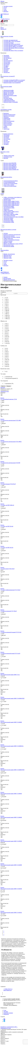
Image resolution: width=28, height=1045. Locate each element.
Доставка (5, 1011)
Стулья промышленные (9, 182)
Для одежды (6, 64)
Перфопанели (6, 118)
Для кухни (6, 143)
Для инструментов (8, 60)
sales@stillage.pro (5, 14)
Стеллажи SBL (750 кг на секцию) (11, 41)
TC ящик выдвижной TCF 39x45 (9, 611)
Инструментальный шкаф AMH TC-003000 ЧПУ (12, 698)
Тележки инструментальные (10, 183)
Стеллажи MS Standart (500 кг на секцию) (13, 48)
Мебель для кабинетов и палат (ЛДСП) (13, 243)
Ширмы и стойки (7, 242)
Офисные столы (7, 256)
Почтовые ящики (7, 98)
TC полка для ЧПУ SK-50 (7, 547)
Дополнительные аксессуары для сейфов (13, 216)
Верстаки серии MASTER (9, 163)
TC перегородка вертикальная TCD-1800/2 (11, 441)
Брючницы (6, 113)
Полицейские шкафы (8, 206)
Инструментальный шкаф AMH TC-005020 (11, 841)
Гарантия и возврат (8, 1012)
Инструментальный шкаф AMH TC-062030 (11, 888)
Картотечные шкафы (8, 91)
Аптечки (5, 233)
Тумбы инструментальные (9, 186)
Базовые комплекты (8, 133)
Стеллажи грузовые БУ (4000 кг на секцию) (14, 80)
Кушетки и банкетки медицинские (11, 234)
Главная (5, 277)
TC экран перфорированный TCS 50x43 (10, 590)
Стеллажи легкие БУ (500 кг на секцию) (13, 81)
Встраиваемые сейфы (8, 222)
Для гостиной (6, 139)
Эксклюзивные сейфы (8, 207)
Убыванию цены (5, 391)
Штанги (5, 127)
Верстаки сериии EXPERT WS (11, 169)
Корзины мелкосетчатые (9, 114)
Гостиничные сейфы (8, 220)
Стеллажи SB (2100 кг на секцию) (11, 44)
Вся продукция (7, 278)
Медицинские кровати (9, 236)
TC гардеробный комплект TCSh (9, 399)
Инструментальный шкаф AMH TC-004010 (11, 793)
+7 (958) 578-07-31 (5, 19)
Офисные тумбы (7, 257)
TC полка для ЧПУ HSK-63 (7, 505)
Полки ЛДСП (6, 119)
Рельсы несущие (7, 125)
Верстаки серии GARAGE (9, 164)
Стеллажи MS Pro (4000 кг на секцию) (12, 46)
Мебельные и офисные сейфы (10, 214)
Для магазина (6, 63)
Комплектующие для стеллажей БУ (12, 82)
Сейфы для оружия (8, 210)
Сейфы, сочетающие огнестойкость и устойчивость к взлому (12, 198)
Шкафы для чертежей (8, 92)
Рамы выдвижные (7, 123)
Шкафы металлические (9, 279)
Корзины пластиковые (8, 115)
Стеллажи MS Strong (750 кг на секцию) (13, 50)
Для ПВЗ (5, 67)
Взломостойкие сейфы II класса (11, 205)
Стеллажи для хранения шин (10, 40)
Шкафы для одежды (8, 94)
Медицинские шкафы (8, 246)
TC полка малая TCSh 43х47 (8, 568)
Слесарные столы (7, 156)
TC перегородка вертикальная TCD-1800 (11, 420)
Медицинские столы (8, 245)
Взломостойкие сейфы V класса (11, 201)
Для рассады (6, 72)
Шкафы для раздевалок (9, 254)
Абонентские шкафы (8, 90)
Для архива (6, 55)
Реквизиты (6, 1014)
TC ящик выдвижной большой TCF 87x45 (11, 632)
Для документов (7, 58)
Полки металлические (8, 121)
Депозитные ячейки (8, 218)
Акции (5, 10)
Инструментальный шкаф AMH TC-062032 (11, 912)
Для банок (5, 69)
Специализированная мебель (10, 180)
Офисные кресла (7, 255)
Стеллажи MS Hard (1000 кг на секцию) (13, 45)
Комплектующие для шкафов (10, 102)
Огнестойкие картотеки (9, 215)
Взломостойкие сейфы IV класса (11, 202)
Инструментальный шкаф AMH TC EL (10, 674)
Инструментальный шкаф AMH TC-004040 (11, 817)
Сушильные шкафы (8, 99)
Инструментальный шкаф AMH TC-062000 (11, 865)
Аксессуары (6, 128)
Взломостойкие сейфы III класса (11, 203)
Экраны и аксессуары (8, 155)
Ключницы (6, 96)
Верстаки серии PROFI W (9, 168)
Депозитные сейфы (8, 219)
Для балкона (6, 56)
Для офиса (6, 65)
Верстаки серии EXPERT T (10, 167)
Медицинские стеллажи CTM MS (11, 237)
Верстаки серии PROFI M (9, 165)
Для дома (5, 59)
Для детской (6, 141)
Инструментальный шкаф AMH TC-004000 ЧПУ (12, 769)
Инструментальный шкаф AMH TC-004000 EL (12, 746)
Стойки (5, 126)
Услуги (5, 7)
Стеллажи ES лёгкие (8, 42)
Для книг (5, 71)
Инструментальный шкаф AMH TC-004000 (11, 722)
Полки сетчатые (7, 122)
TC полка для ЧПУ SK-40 (7, 526)
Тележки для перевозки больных (11, 239)
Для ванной (6, 136)
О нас (4, 8)
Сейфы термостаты (8, 238)
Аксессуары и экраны (8, 184)
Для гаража (6, 137)
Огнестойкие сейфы (8, 213)
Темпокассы (6, 209)
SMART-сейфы (7, 199)
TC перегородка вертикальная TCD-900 (10, 462)
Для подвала (6, 68)
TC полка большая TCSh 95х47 (8, 484)
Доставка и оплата (7, 6)
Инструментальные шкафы (10, 95)
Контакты (5, 11)
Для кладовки (6, 62)
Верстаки (5, 158)
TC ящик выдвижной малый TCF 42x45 (10, 653)
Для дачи (5, 140)
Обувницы (6, 117)
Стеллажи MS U (7, 49)
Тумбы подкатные (7, 241)
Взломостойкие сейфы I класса (11, 211)
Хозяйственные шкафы (9, 100)
